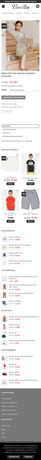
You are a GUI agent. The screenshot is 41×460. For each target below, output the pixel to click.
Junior (18, 13)
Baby (3, 429)
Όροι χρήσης (6, 399)
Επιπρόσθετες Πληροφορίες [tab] (13, 136)
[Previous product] (22, 16)
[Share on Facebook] (3, 111)
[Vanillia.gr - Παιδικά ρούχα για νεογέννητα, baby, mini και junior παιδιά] (20, 6)
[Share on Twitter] (7, 111)
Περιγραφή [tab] (6, 126)
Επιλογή (10, 183)
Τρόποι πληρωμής (8, 406)
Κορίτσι (27, 13)
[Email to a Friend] (10, 111)
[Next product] (18, 16)
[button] (3, 6)
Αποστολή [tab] (6, 133)
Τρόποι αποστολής (8, 410)
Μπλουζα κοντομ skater (30, 178)
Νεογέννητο (6, 425)
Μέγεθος (4, 90)
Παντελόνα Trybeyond (30, 214)
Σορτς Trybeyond (10, 178)
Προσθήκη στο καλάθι (13, 97)
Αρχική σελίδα (8, 13)
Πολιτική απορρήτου (9, 402)
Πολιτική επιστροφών (9, 414)
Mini (3, 433)
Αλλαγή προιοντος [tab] (9, 129)
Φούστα (35, 13)
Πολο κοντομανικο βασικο (10, 214)
